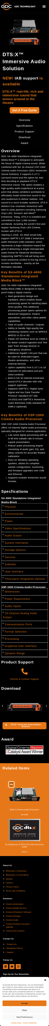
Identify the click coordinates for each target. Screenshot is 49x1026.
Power (9, 521)
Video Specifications (18, 528)
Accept (24, 1003)
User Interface (14, 571)
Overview (24, 120)
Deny (24, 1010)
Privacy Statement (30, 1023)
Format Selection (16, 631)
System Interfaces (16, 542)
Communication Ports (18, 624)
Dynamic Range (15, 653)
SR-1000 (24, 815)
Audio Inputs (13, 606)
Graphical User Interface (21, 646)
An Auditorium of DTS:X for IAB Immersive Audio (24, 845)
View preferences (24, 1017)
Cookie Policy (16, 1023)
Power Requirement (17, 598)
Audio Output (13, 535)
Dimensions (12, 591)
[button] (45, 980)
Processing (12, 639)
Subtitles (10, 564)
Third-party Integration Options (25, 578)
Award (24, 143)
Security (10, 557)
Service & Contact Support (24, 679)
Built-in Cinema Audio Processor (24, 809)
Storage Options (15, 550)
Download (24, 137)
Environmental (14, 513)
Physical (10, 506)
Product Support (24, 131)
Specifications (24, 125)
